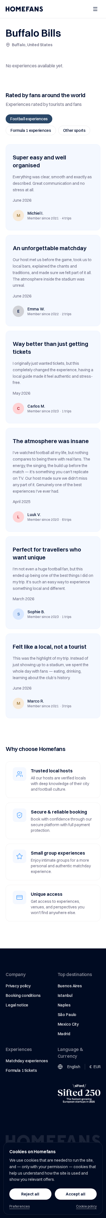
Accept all (75, 1194)
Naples (64, 1005)
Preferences (19, 1206)
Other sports (74, 130)
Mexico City (68, 1024)
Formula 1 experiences (30, 130)
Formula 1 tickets (21, 1070)
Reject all (30, 1194)
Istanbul (65, 995)
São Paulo (67, 1014)
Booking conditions (23, 995)
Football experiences (29, 118)
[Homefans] (24, 9)
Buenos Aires (70, 985)
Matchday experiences (27, 1060)
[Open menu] (95, 9)
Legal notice (17, 1005)
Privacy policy (18, 985)
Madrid (64, 1033)
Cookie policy (86, 1206)
